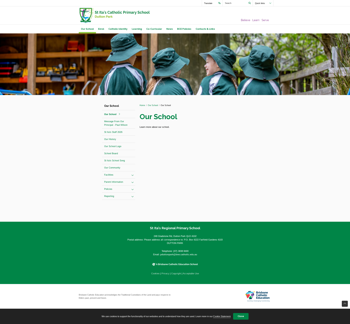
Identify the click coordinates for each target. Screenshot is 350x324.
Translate (208, 3)
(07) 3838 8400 (181, 251)
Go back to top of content (345, 304)
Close (241, 316)
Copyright (176, 273)
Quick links (260, 3)
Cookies (155, 273)
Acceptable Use (191, 273)
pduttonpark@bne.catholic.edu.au (178, 254)
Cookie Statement (222, 316)
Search (250, 3)
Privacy (165, 273)
